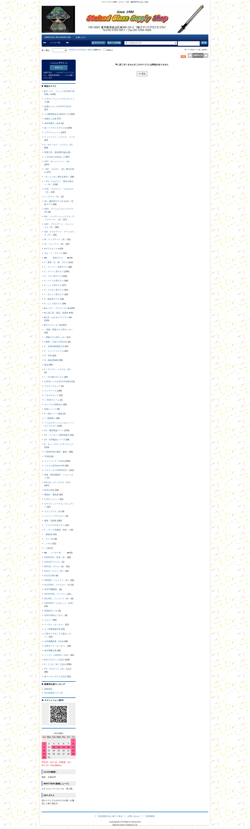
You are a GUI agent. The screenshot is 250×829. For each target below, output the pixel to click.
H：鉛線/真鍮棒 (51, 360)
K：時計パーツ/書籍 (53, 413)
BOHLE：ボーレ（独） (54, 566)
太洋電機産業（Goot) (54, 641)
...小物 (47, 548)
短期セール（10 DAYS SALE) (57, 106)
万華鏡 (47, 456)
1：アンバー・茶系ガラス (56, 267)
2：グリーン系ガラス (54, 271)
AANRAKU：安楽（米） (55, 557)
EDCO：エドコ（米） (54, 571)
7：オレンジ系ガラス (54, 294)
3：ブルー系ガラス (53, 276)
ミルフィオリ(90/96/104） (56, 470)
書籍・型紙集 (50, 520)
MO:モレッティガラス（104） (58, 482)
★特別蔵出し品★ (52, 123)
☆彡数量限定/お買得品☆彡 (56, 114)
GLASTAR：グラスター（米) (57, 585)
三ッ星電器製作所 (52, 629)
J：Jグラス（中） (52, 196)
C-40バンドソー (51, 499)
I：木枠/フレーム (52, 400)
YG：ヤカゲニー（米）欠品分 (58, 669)
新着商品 (48, 689)
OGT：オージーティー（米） (57, 161)
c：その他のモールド (54, 377)
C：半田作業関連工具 (54, 346)
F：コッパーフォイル (54, 351)
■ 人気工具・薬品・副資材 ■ (57, 313)
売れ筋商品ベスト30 (53, 693)
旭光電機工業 (50, 650)
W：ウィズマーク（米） (55, 239)
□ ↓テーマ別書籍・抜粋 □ (57, 530)
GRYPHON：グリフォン (55, 594)
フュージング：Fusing (54, 461)
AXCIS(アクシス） (52, 562)
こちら (54, 72)
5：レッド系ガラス (53, 285)
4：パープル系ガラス (54, 281)
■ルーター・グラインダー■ (56, 308)
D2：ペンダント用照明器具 (56, 435)
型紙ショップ (50, 409)
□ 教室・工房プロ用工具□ (56, 342)
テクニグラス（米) (52, 511)
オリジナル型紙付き (53, 404)
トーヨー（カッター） (54, 624)
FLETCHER (49, 575)
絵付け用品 (49, 490)
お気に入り (81, 37)
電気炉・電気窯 (51, 494)
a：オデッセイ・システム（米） (59, 144)
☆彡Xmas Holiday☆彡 (54, 157)
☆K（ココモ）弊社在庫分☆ (57, 177)
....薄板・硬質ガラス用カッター (58, 329)
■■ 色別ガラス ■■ (56, 258)
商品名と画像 (86, 50)
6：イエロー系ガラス (54, 290)
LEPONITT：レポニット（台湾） (59, 603)
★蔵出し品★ (50, 119)
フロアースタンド (52, 386)
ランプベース (50, 391)
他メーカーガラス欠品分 (55, 676)
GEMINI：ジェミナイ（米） (57, 580)
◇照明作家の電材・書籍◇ (56, 452)
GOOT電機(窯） (51, 589)
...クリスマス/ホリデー (54, 525)
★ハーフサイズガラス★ (55, 128)
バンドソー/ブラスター (54, 516)
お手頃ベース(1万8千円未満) (57, 381)
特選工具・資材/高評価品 (55, 152)
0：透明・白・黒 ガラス (56, 262)
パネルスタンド (51, 395)
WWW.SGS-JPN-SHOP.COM (57, 37)
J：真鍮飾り (49, 418)
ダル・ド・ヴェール (53, 253)
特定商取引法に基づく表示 (110, 816)
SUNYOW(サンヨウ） (54, 615)
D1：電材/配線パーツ (54, 430)
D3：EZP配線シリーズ (54, 439)
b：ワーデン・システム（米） (58, 369)
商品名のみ (74, 50)
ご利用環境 (149, 816)
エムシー (48, 620)
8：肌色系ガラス (52, 299)
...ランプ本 (49, 539)
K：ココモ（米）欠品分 (55, 664)
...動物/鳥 (48, 534)
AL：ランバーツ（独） (54, 244)
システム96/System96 (54, 465)
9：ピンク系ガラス (53, 303)
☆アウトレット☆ (52, 132)
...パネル (48, 543)
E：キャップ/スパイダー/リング (58, 444)
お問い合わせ (133, 816)
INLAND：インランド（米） (57, 598)
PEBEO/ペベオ (51, 611)
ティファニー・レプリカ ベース (59, 137)
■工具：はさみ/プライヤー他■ (58, 317)
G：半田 (48, 355)
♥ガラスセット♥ (51, 248)
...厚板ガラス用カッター (55, 337)
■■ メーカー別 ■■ (56, 553)
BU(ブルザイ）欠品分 (54, 660)
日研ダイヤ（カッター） (55, 646)
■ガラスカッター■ (52, 325)
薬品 (46, 365)
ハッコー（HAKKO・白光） (57, 655)
